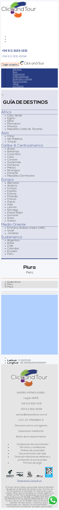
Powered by (29, 481)
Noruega (12, 210)
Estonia (11, 194)
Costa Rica (13, 154)
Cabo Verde (14, 115)
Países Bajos (15, 212)
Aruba (11, 149)
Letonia (11, 207)
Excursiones (20, 82)
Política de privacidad (32, 450)
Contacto (18, 86)
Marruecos (14, 123)
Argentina (19, 74)
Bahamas (13, 151)
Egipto (11, 118)
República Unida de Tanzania (24, 129)
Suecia (11, 221)
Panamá (12, 173)
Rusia (10, 218)
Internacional (21, 77)
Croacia (11, 188)
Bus (15, 72)
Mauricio (12, 126)
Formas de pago (32, 463)
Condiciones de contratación (32, 444)
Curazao (12, 159)
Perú (10, 254)
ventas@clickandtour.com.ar (31, 415)
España (11, 191)
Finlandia (12, 196)
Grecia (11, 202)
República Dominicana (20, 176)
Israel (10, 230)
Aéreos (17, 70)
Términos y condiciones (33, 447)
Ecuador (12, 251)
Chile (10, 246)
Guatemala (14, 162)
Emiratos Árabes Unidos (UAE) (26, 228)
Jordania (12, 233)
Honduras (13, 165)
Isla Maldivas (14, 139)
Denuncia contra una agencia (31, 426)
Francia (11, 199)
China (10, 136)
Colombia (13, 248)
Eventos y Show (22, 79)
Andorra (12, 185)
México (11, 168)
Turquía (11, 141)
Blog (16, 84)
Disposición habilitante (31, 431)
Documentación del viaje (32, 454)
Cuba (10, 157)
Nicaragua (13, 170)
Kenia (10, 121)
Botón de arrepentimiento (31, 437)
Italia (10, 204)
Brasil (10, 243)
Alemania (13, 183)
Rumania (12, 215)
